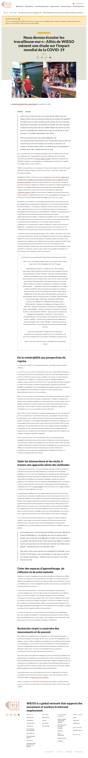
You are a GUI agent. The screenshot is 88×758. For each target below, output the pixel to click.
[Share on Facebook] (37, 57)
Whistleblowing (78, 751)
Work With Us (30, 733)
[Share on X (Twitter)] (46, 57)
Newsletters (76, 723)
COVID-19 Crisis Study (44, 32)
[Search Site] (74, 4)
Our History (30, 726)
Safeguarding (69, 751)
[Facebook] (11, 714)
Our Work (45, 714)
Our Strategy (45, 726)
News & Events (54, 6)
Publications (77, 727)
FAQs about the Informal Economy (62, 726)
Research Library (66, 6)
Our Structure (30, 723)
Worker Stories (62, 738)
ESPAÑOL (20, 111)
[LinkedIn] (14, 714)
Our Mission (30, 720)
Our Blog (60, 741)
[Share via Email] (50, 57)
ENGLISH (28, 111)
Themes (44, 720)
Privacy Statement (49, 751)
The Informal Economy (41, 6)
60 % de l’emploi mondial (42, 159)
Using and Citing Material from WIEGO (31, 745)
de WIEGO (32, 192)
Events (75, 717)
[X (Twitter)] (7, 714)
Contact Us (30, 740)
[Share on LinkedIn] (42, 57)
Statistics (60, 731)
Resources (76, 734)
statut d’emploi (38, 486)
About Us (30, 714)
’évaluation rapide (23, 192)
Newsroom (76, 720)
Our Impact (45, 723)
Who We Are (20, 6)
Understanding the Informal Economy (62, 720)
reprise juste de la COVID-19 (39, 677)
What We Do (29, 6)
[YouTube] (18, 714)
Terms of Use (59, 751)
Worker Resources (78, 6)
